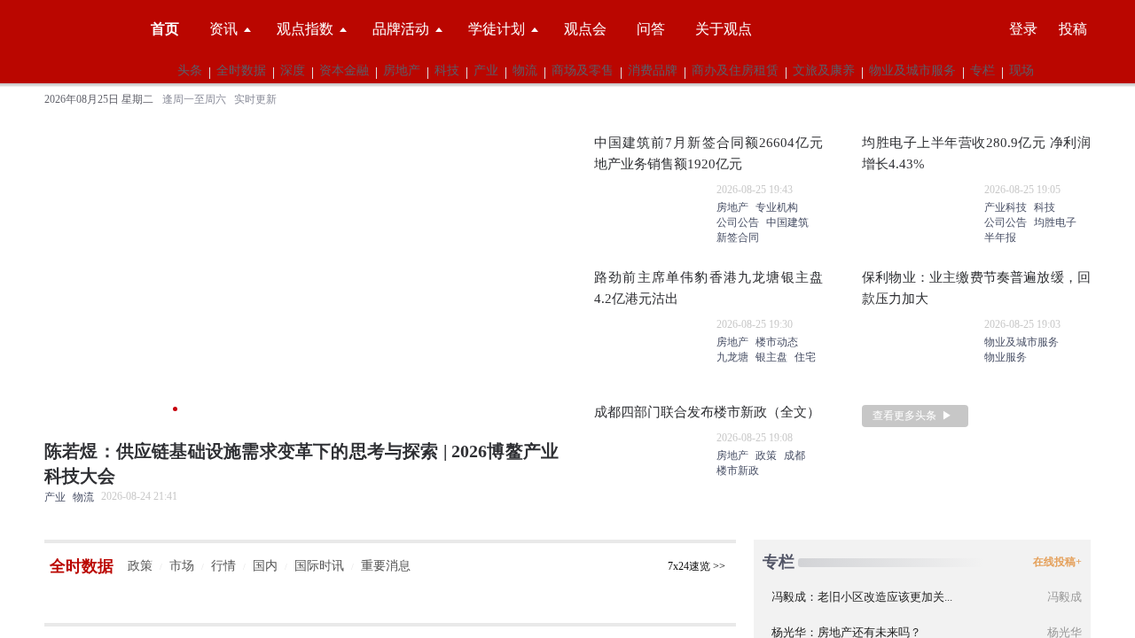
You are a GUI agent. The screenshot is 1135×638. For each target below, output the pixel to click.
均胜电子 (1055, 223)
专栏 (982, 71)
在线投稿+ (1057, 562)
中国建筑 (787, 223)
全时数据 (241, 71)
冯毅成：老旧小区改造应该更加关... (861, 597)
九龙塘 (732, 358)
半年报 (1000, 238)
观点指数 (305, 28)
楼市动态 (776, 343)
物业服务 (1005, 358)
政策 (766, 456)
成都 (794, 456)
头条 (189, 71)
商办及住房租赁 (735, 71)
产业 (486, 71)
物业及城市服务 (912, 71)
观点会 (585, 28)
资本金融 (344, 71)
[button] (56, 306)
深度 (292, 71)
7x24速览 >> (696, 566)
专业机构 (776, 208)
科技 (446, 71)
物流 (525, 71)
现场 (1021, 71)
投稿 (1073, 28)
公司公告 (737, 223)
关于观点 (723, 28)
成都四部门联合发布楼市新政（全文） (707, 413)
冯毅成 (1064, 597)
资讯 (223, 28)
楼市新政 (737, 471)
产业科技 (1005, 208)
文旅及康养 (824, 71)
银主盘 (771, 358)
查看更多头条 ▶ (912, 416)
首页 (165, 28)
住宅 (805, 358)
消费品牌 (652, 71)
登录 (1023, 28)
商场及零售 (583, 71)
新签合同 (737, 238)
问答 (651, 28)
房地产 (401, 71)
